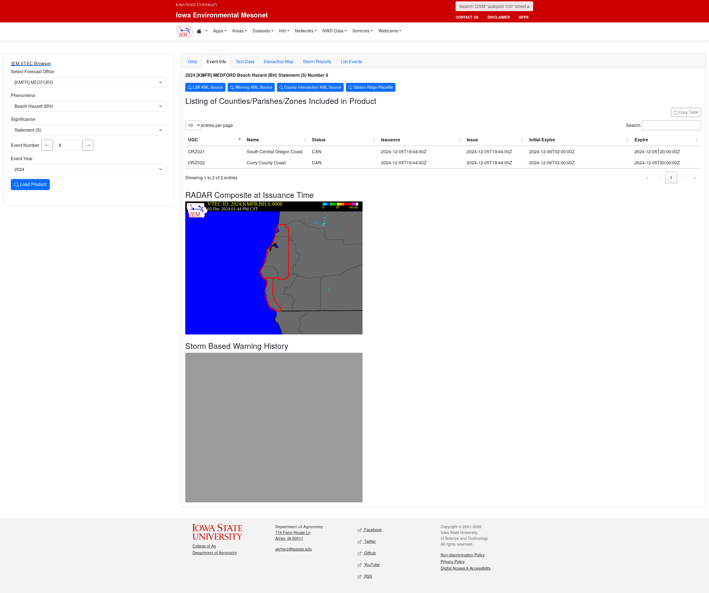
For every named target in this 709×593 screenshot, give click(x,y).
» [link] (695, 177)
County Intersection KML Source (312, 87)
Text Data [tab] (245, 61)
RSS (367, 576)
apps (524, 17)
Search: (633, 125)
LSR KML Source (207, 87)
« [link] (647, 177)
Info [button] (282, 30)
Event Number (25, 145)
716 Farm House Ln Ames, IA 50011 (292, 535)
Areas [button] (238, 30)
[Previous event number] (47, 145)
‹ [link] (659, 177)
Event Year (21, 158)
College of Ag (204, 546)
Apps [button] (218, 30)
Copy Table (687, 112)
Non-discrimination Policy (463, 555)
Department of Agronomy (214, 552)
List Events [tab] (351, 61)
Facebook (372, 529)
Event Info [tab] (216, 61)
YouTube (371, 564)
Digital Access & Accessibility (466, 568)
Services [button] (360, 30)
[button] (202, 32)
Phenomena (23, 95)
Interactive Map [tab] (279, 61)
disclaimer (498, 17)
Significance (23, 119)
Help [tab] (192, 61)
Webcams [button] (388, 30)
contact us (467, 17)
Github (369, 553)
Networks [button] (304, 30)
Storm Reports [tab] (317, 61)
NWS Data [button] (332, 30)
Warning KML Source (253, 87)
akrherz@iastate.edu (293, 549)
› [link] (683, 177)
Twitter (369, 541)
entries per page (217, 125)
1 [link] (671, 177)
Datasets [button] (261, 30)
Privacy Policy (453, 561)
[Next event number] (88, 145)
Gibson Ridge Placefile (372, 87)
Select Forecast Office (32, 71)
